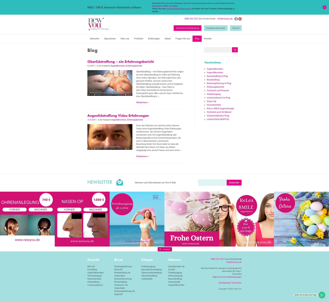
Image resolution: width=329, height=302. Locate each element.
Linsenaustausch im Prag (218, 98)
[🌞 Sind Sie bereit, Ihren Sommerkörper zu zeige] (137, 219)
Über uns (125, 38)
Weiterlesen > (142, 102)
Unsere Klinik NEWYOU (218, 119)
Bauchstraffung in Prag (217, 76)
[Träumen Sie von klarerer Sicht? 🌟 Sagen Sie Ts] (246, 219)
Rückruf (235, 28)
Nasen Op (211, 101)
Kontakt (207, 38)
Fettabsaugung (214, 94)
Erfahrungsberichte (134, 66)
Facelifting (92, 269)
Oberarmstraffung (149, 276)
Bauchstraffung (175, 279)
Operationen (110, 38)
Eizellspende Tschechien (230, 283)
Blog (197, 38)
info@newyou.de (225, 19)
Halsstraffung (93, 282)
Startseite (94, 38)
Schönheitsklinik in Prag (218, 116)
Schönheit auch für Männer (219, 112)
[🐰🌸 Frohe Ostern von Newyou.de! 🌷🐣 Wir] (191, 219)
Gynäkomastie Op (176, 266)
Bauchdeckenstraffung (151, 269)
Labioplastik (146, 279)
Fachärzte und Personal (218, 90)
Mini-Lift (91, 266)
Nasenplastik (174, 282)
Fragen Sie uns (183, 38)
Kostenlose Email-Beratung (187, 28)
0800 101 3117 (191, 19)
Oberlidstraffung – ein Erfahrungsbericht (120, 61)
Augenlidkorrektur (117, 66)
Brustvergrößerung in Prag (219, 83)
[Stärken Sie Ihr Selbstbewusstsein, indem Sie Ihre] (82, 219)
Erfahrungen (154, 38)
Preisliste (138, 38)
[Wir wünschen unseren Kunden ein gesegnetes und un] (301, 219)
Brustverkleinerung (123, 279)
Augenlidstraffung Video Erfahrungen (118, 115)
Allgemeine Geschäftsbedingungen (227, 277)
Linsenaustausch (95, 285)
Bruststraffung (213, 80)
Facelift (171, 269)
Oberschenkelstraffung (151, 273)
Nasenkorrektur (214, 105)
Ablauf (168, 38)
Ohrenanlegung (94, 276)
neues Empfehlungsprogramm (179, 9)
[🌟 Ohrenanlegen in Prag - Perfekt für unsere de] (27, 219)
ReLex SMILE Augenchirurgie (220, 108)
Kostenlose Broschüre (215, 28)
